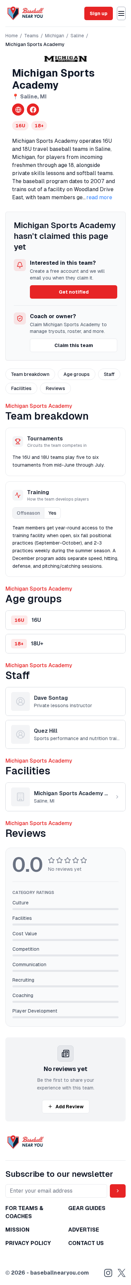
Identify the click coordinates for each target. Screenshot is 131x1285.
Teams (31, 35)
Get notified (74, 292)
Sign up (98, 13)
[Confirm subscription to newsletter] (118, 1191)
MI (43, 96)
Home (11, 35)
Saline (77, 35)
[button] (65, 620)
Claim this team (73, 345)
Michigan (54, 35)
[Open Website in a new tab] (18, 109)
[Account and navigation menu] (121, 13)
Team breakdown (30, 374)
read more (99, 197)
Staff (109, 374)
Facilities (21, 388)
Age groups (76, 374)
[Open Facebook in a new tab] (33, 109)
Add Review (69, 1106)
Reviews (55, 388)
